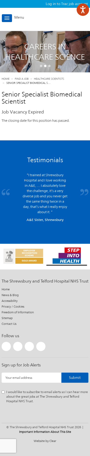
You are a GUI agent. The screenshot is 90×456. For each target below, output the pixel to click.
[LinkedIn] (29, 346)
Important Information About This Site (45, 431)
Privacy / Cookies (13, 306)
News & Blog (10, 295)
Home (5, 78)
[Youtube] (40, 346)
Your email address (18, 378)
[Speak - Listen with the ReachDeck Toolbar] (83, 9)
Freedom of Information (18, 312)
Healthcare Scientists (49, 78)
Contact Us (9, 324)
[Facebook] (17, 346)
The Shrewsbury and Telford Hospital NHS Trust (68, 19)
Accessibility (10, 301)
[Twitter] (6, 346)
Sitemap (7, 318)
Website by (45, 441)
